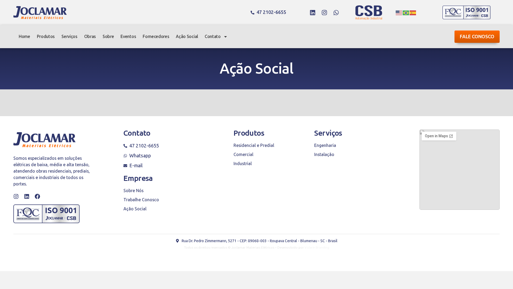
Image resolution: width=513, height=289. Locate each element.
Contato (213, 36)
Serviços (69, 36)
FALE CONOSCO (477, 37)
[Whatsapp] (336, 12)
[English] (399, 12)
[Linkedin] (312, 12)
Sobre (108, 36)
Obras (90, 36)
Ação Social (187, 36)
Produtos (46, 36)
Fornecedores (156, 36)
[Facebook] (37, 196)
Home (24, 36)
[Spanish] (413, 12)
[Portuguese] (406, 12)
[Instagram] (324, 12)
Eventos (128, 36)
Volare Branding (317, 247)
